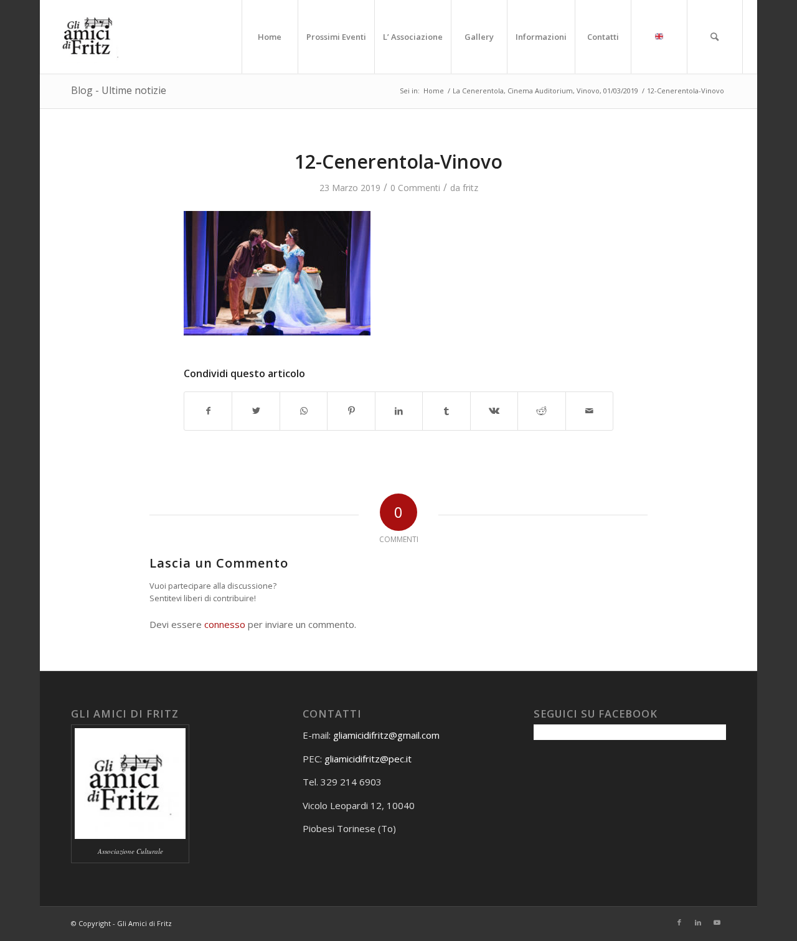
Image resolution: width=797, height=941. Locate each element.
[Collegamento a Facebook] (679, 922)
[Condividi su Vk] (494, 410)
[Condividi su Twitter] (255, 410)
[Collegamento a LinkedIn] (698, 922)
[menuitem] (270, 36)
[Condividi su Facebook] (208, 410)
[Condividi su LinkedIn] (398, 410)
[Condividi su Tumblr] (446, 410)
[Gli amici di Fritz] (91, 36)
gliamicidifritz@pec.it (368, 758)
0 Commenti (415, 188)
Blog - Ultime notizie (118, 90)
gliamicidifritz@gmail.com (386, 735)
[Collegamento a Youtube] (716, 922)
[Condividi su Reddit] (541, 410)
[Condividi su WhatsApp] (303, 410)
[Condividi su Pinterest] (351, 410)
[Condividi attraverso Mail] (589, 410)
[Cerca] (715, 36)
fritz (470, 188)
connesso (224, 624)
